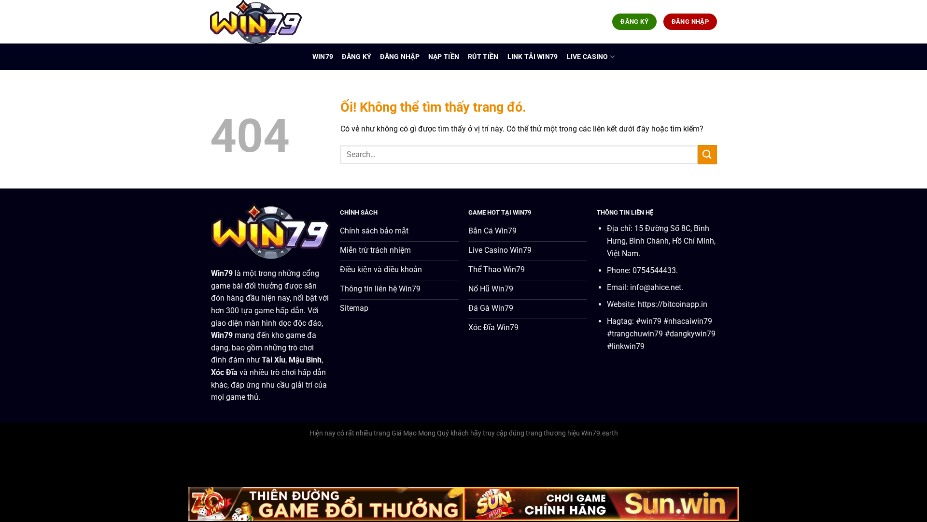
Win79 (322, 57)
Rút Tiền (483, 57)
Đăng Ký (356, 57)
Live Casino (587, 57)
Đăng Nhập (400, 57)
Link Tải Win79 (532, 57)
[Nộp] (707, 154)
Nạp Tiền (443, 57)
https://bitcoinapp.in (672, 304)
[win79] (258, 22)
